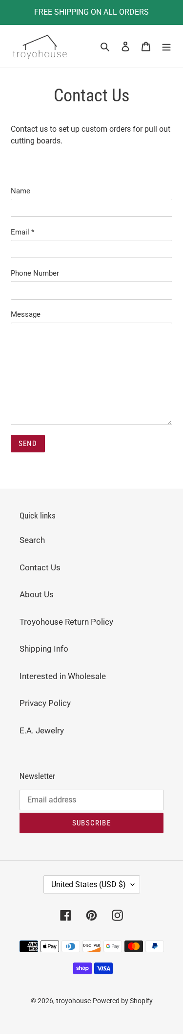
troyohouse (73, 1001)
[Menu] (166, 46)
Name (20, 191)
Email (22, 232)
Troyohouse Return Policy (66, 622)
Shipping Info (44, 649)
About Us (37, 594)
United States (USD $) (88, 884)
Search (32, 540)
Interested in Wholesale (63, 676)
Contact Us (40, 567)
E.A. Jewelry (42, 730)
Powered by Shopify (123, 1001)
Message (26, 314)
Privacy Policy (45, 703)
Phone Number (35, 273)
